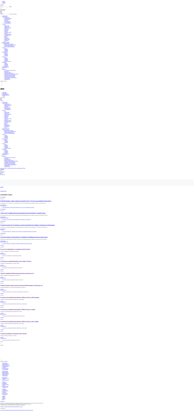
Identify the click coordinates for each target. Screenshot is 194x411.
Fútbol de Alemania (5, 373)
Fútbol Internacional (7, 61)
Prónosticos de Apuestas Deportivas (10, 44)
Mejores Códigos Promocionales (9, 46)
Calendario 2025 (7, 78)
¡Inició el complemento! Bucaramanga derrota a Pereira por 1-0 (17, 273)
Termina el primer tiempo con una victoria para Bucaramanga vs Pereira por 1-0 (21, 285)
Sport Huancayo (7, 38)
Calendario (6, 50)
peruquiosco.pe (29, 410)
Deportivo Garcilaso (7, 120)
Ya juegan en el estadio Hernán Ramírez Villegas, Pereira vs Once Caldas (19, 321)
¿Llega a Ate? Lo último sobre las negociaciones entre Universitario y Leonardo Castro (23, 213)
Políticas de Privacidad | (12, 406)
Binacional (6, 30)
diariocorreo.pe (24, 410)
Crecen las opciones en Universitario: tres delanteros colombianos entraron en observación (23, 237)
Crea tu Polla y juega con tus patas (9, 70)
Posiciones (6, 51)
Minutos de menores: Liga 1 (8, 73)
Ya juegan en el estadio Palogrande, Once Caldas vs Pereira (15, 261)
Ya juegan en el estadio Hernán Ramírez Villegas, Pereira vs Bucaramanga (19, 297)
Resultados (6, 49)
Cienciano (6, 31)
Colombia (2, 245)
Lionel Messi (4, 389)
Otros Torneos (4, 377)
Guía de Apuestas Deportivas (9, 45)
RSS (3, 399)
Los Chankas (6, 35)
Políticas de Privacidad (15, 168)
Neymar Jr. (4, 391)
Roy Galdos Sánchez (3, 205)
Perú (1, 11)
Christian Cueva (5, 394)
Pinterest (3, 398)
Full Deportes (4, 67)
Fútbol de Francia (5, 375)
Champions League (5, 378)
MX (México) (2, 174)
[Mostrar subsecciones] (9, 43)
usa (2, 68)
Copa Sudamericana (7, 23)
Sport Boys (6, 37)
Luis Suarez (4, 392)
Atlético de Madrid (5, 384)
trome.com (19, 410)
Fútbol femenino (7, 19)
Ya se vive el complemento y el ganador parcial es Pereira (15, 249)
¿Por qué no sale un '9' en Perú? (9, 76)
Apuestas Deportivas (5, 43)
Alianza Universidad (7, 27)
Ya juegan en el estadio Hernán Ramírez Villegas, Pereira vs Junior (17, 309)
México (1, 13)
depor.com (2, 168)
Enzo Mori (2, 229)
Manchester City (5, 387)
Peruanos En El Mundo (6, 365)
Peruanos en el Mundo (8, 18)
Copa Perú (6, 20)
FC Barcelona (4, 382)
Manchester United (5, 386)
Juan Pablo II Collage (7, 121)
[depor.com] (2, 90)
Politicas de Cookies (22, 168)
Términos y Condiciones (8, 168)
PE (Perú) (2, 172)
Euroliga (3, 379)
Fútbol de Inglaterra (5, 372)
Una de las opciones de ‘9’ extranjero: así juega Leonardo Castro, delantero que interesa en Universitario (27, 225)
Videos (3, 1)
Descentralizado (7, 17)
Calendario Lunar (7, 79)
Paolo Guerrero (4, 393)
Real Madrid (4, 383)
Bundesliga (4, 62)
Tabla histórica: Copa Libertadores (9, 75)
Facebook (4, 397)
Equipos (3, 381)
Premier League (4, 52)
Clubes (3, 110)
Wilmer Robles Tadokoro (4, 217)
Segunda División (5, 366)
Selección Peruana (7, 21)
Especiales (4, 2)
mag (32, 410)
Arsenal (3, 385)
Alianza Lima (6, 26)
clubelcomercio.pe (8, 410)
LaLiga (3, 47)
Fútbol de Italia (4, 374)
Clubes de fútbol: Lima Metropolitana (10, 77)
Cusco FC (6, 33)
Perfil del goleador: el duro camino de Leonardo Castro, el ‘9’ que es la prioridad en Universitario (25, 201)
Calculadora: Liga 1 (7, 72)
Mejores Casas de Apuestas (8, 130)
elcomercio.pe (2, 410)
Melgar (5, 36)
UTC (5, 41)
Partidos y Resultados (5, 42)
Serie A (3, 56)
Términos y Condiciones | (4, 406)
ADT (5, 111)
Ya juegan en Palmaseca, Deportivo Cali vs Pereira (13, 333)
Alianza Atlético (7, 25)
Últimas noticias (5, 15)
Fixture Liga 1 (6, 71)
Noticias (5, 48)
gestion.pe (12, 410)
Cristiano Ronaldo (5, 390)
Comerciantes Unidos (7, 32)
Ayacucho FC (6, 29)
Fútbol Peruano (4, 16)
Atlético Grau (6, 28)
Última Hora (4, 92)
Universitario (6, 40)
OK (10, 6)
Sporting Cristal (6, 39)
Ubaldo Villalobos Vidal (4, 241)
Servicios (3, 69)
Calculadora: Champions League (9, 74)
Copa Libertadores (7, 22)
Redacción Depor (3, 302)
